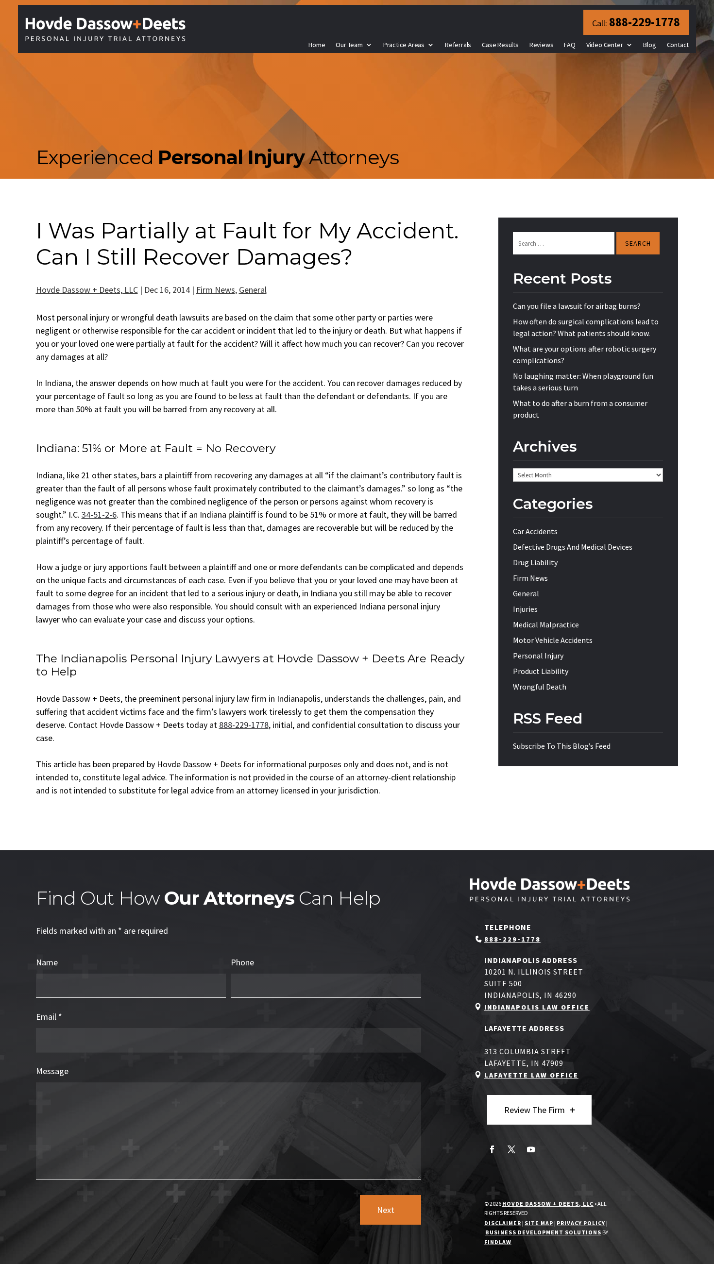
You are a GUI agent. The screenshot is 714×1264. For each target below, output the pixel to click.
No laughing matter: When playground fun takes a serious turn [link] (583, 381)
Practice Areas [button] (404, 44)
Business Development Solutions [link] (543, 1232)
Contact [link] (678, 44)
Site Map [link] (539, 1223)
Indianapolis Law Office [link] (537, 1007)
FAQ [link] (569, 44)
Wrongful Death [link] (539, 686)
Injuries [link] (525, 609)
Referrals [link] (458, 44)
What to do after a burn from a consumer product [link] (580, 409)
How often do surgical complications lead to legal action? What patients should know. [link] (586, 327)
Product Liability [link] (540, 671)
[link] (105, 29)
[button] (492, 1149)
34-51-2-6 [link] (99, 514)
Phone (242, 962)
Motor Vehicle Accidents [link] (553, 640)
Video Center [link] (604, 44)
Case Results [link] (500, 44)
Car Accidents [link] (535, 531)
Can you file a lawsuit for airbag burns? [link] (577, 306)
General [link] (253, 289)
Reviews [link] (541, 44)
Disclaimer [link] (502, 1223)
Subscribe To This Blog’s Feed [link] (562, 746)
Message (52, 1071)
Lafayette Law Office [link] (531, 1075)
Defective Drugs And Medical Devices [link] (572, 547)
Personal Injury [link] (538, 655)
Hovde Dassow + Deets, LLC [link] (87, 289)
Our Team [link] (349, 44)
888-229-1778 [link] (644, 22)
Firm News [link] (215, 289)
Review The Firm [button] (534, 1109)
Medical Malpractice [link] (546, 624)
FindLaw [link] (497, 1242)
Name (47, 962)
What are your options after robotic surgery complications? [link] (584, 354)
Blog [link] (649, 44)
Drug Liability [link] (535, 562)
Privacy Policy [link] (581, 1223)
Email (49, 1016)
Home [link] (316, 44)
